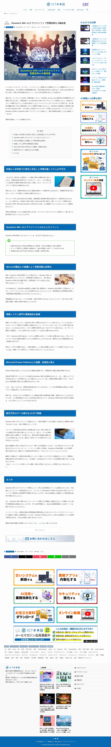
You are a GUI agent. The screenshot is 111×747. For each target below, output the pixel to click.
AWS (9, 649)
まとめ (16, 153)
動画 (12, 658)
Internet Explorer (42, 649)
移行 (57, 658)
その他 (6, 646)
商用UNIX (26, 658)
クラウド (28, 27)
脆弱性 (61, 658)
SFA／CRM (86, 649)
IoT (54, 649)
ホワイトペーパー (52, 655)
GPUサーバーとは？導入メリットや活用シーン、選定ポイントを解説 (99, 71)
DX (24, 27)
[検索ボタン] (87, 10)
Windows (17, 652)
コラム (38, 27)
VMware (10, 652)
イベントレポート (34, 652)
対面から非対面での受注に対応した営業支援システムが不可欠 (35, 134)
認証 (75, 658)
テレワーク (25, 655)
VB (5, 652)
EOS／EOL (29, 649)
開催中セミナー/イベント (85, 658)
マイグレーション (33, 646)
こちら (16, 119)
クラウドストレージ (59, 652)
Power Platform (19, 27)
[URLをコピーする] (69, 556)
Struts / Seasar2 (99, 649)
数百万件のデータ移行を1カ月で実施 (26, 150)
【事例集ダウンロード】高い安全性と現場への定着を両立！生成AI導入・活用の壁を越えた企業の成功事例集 (99, 30)
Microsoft (34, 27)
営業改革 (50, 646)
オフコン (43, 652)
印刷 (21, 658)
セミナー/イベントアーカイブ (12, 655)
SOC (92, 649)
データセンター (34, 655)
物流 (47, 658)
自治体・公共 (68, 658)
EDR (22, 649)
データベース (43, 655)
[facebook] (53, 738)
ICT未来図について (41, 741)
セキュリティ (23, 646)
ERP (35, 649)
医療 (17, 658)
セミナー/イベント (93, 652)
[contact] (57, 738)
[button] (11, 556)
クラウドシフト (9, 27)
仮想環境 (7, 658)
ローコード (91, 655)
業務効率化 (41, 658)
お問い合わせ (57, 741)
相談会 (52, 658)
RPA (80, 649)
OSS (65, 649)
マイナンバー (63, 655)
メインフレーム (72, 655)
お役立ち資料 (24, 652)
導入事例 (33, 658)
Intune (50, 649)
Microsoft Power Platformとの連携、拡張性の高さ (30, 147)
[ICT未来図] (55, 4)
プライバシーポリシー (68, 741)
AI (5, 649)
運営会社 (50, 741)
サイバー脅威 (83, 652)
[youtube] (55, 738)
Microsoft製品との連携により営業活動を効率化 (29, 141)
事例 (97, 655)
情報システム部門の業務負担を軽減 (26, 144)
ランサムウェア (82, 655)
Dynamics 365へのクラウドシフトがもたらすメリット (32, 137)
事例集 (102, 655)
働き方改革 (43, 646)
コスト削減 (69, 652)
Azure (14, 649)
